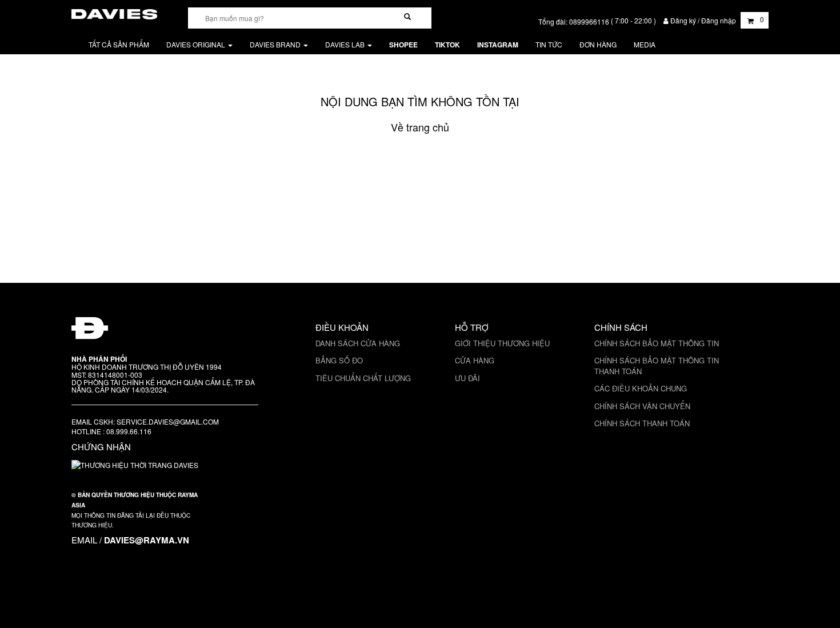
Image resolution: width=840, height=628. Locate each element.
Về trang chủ (420, 126)
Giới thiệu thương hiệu (502, 343)
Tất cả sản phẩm (119, 44)
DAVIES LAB (345, 44)
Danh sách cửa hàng (357, 343)
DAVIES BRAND (276, 44)
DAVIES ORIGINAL (196, 44)
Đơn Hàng (598, 44)
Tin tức (548, 44)
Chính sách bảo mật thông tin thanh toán (656, 366)
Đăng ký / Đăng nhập (703, 20)
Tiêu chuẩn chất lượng (363, 378)
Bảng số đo (339, 360)
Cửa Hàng (474, 360)
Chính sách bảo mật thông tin (656, 343)
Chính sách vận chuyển (642, 406)
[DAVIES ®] (114, 12)
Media (644, 44)
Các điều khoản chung (640, 388)
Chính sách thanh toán (642, 423)
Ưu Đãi (467, 378)
